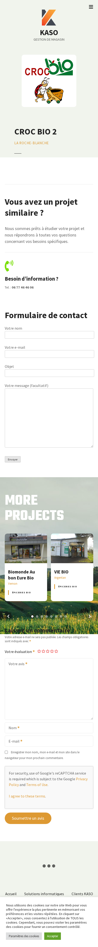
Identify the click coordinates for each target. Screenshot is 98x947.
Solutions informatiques (44, 893)
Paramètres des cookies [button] (24, 936)
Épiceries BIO (21, 592)
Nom (11, 728)
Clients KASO (82, 893)
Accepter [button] (52, 936)
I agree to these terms (27, 796)
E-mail (12, 741)
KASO (49, 32)
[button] (8, 616)
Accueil (11, 893)
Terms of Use (37, 784)
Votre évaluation (19, 651)
